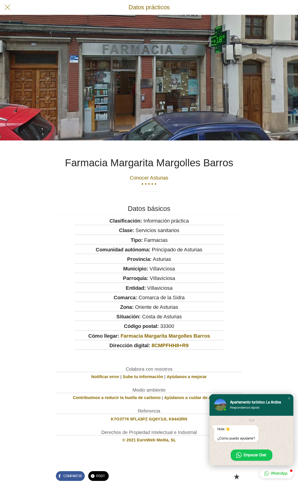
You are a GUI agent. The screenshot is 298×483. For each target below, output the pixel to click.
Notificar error (105, 376)
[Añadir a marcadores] (236, 476)
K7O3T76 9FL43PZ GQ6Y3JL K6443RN (149, 419)
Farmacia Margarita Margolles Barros (165, 336)
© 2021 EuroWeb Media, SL (149, 440)
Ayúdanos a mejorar (187, 376)
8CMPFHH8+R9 (170, 345)
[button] (289, 398)
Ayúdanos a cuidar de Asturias (194, 397)
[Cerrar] (7, 7)
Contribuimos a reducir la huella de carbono (117, 397)
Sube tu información (143, 376)
